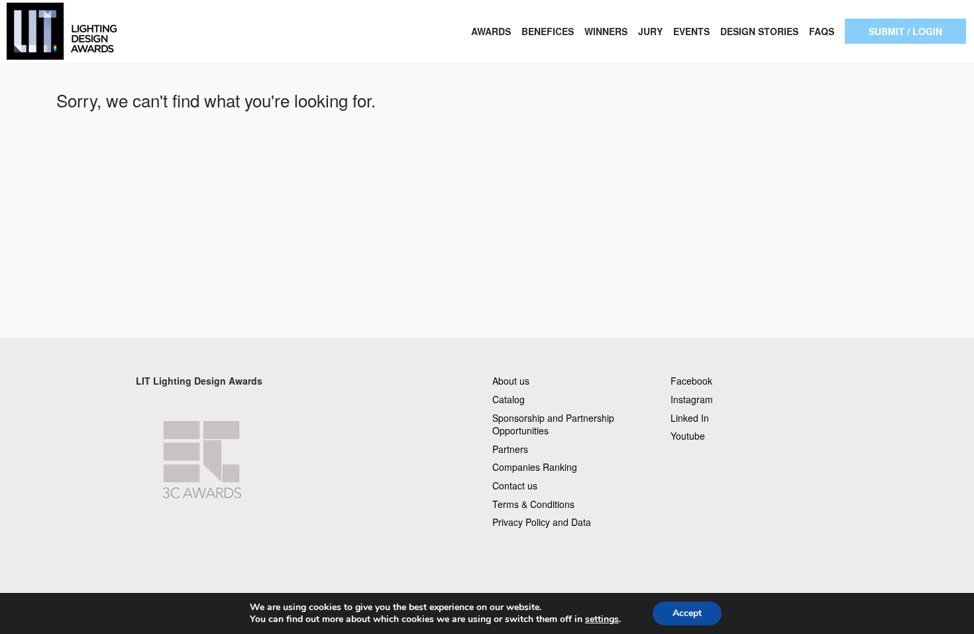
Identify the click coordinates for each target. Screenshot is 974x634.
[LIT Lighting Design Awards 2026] (97, 31)
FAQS (821, 31)
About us (510, 380)
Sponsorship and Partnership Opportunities (553, 424)
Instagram (692, 399)
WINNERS (605, 31)
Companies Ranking (534, 467)
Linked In (690, 417)
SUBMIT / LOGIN (905, 31)
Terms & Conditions (533, 504)
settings (602, 619)
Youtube (688, 435)
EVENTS (691, 31)
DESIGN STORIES (759, 31)
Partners (510, 449)
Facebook (691, 380)
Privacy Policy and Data (541, 522)
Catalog (508, 399)
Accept (687, 613)
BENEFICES (547, 31)
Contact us (514, 485)
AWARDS (491, 31)
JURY (650, 31)
